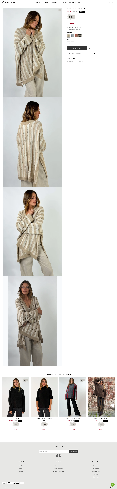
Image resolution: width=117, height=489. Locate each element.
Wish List (96, 474)
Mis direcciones (96, 471)
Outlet (65, 2)
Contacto (21, 471)
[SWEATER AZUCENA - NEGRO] (44, 397)
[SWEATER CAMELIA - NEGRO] (72, 397)
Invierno (78, 2)
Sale (59, 2)
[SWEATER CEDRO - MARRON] (101, 397)
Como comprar (58, 466)
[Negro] (80, 35)
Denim (46, 2)
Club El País (96, 477)
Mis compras (96, 468)
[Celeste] (72, 35)
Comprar (78, 48)
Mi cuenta (95, 466)
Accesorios (53, 2)
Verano (71, 2)
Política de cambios (58, 468)
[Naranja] (76, 35)
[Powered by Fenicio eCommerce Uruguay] (112, 487)
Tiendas (21, 468)
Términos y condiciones (58, 471)
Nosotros (21, 466)
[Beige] (68, 35)
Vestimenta (39, 2)
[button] (113, 405)
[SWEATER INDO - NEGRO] (15, 397)
